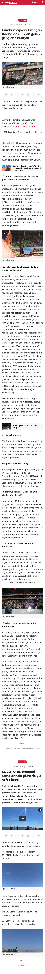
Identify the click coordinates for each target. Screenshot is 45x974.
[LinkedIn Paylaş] (22, 94)
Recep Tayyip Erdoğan (31, 748)
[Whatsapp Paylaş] (33, 94)
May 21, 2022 (36, 132)
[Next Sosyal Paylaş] (6, 94)
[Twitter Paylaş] (17, 94)
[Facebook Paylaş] (12, 94)
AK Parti (17, 748)
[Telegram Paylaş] (28, 94)
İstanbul (24, 855)
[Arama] (42, 2)
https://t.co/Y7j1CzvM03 (24, 126)
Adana (8, 748)
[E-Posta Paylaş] (39, 94)
